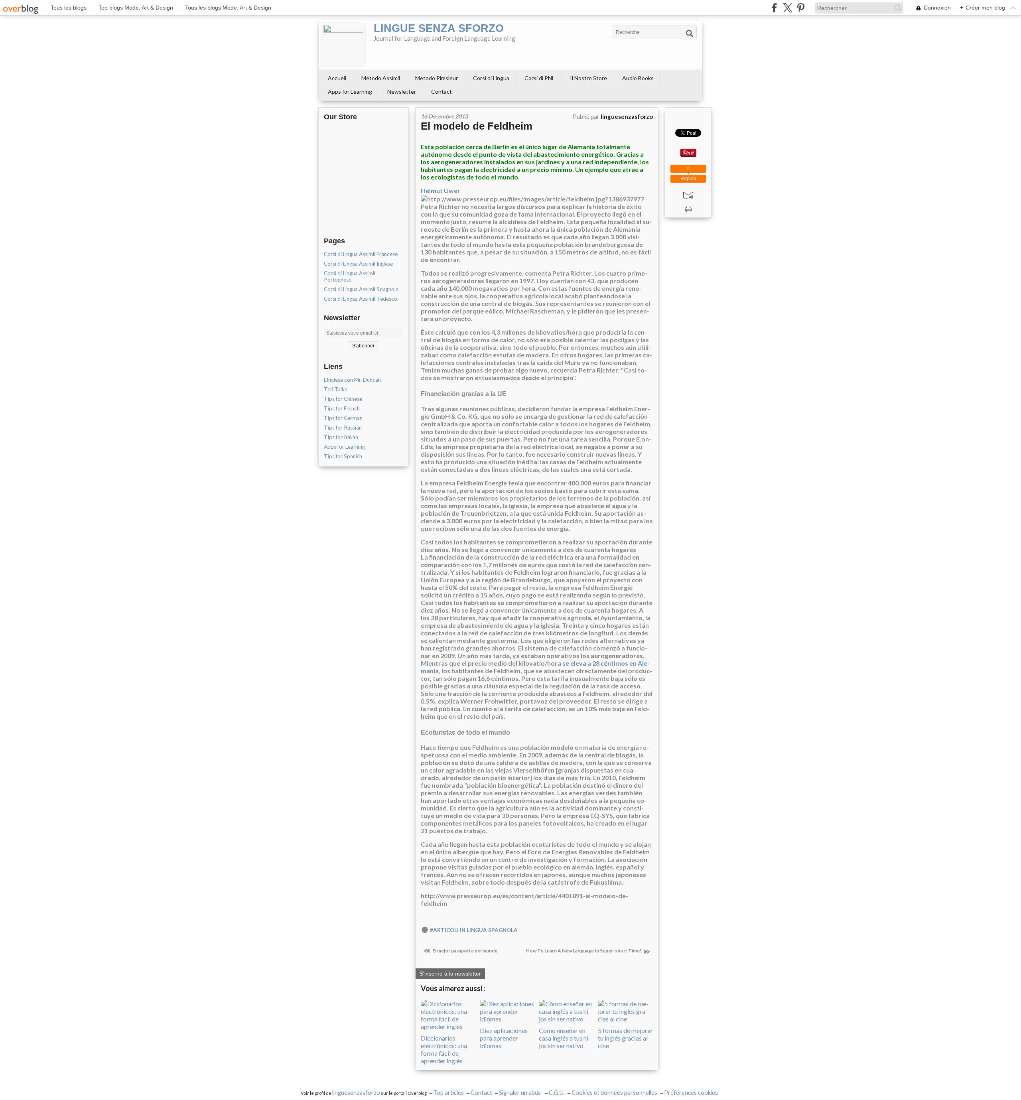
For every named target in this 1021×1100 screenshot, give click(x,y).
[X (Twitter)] (787, 7)
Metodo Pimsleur (436, 78)
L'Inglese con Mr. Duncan (352, 380)
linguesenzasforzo (356, 1092)
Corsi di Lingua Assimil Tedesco (360, 299)
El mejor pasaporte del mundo (465, 951)
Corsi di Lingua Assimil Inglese (358, 263)
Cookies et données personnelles (614, 1092)
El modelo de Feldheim (476, 126)
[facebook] (774, 7)
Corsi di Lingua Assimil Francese (361, 254)
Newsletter (401, 91)
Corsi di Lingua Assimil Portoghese (349, 276)
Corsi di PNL (539, 78)
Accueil (337, 78)
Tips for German (343, 418)
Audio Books (638, 78)
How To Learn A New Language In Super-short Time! (584, 951)
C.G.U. (557, 1092)
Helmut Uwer (440, 190)
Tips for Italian (341, 437)
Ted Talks (335, 389)
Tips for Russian (343, 427)
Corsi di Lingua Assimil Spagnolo (361, 289)
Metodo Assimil (380, 78)
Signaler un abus (520, 1092)
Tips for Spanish (343, 456)
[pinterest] (801, 7)
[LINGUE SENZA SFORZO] (343, 44)
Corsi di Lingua (491, 78)
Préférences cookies (691, 1092)
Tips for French (342, 408)
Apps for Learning (350, 91)
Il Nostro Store (588, 78)
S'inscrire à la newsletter (450, 973)
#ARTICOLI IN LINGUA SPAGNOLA (474, 930)
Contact (441, 91)
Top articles (449, 1092)
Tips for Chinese (343, 399)
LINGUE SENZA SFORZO (439, 28)
